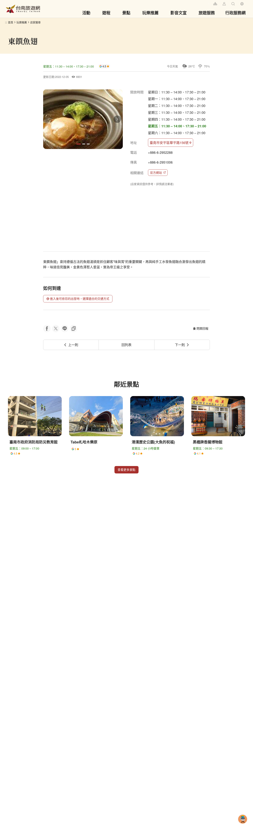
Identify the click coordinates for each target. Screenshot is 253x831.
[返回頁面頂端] (242, 825)
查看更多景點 (126, 470)
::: (209, 3)
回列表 (126, 344)
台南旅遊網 (22, 9)
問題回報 (202, 328)
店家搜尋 (35, 22)
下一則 (180, 344)
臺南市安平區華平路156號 (169, 142)
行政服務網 (235, 13)
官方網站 (156, 172)
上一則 (73, 344)
